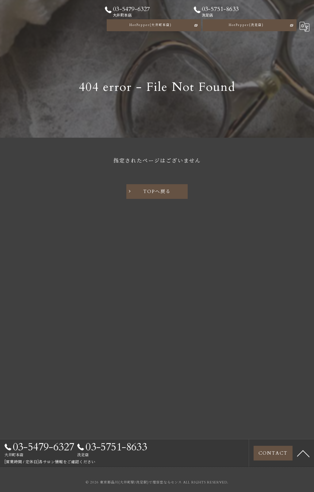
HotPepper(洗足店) (246, 25)
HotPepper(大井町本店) (150, 25)
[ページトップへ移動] (303, 453)
